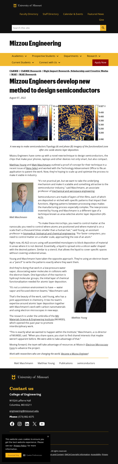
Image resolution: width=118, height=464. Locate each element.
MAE (14, 74)
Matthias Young (17, 164)
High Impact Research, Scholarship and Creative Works (75, 71)
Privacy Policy (20, 445)
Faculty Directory (29, 14)
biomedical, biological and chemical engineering (49, 233)
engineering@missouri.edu (24, 411)
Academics (19, 56)
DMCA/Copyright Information (77, 454)
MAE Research (27, 74)
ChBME (13, 71)
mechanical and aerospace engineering (73, 191)
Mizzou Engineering (35, 43)
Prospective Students (45, 56)
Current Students (23, 62)
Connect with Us (50, 62)
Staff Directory (51, 14)
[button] (33, 455)
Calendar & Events (73, 14)
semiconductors (86, 363)
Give (101, 19)
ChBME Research (31, 71)
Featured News (96, 14)
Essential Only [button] (13, 455)
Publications (66, 363)
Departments (73, 56)
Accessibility (96, 454)
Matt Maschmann (41, 164)
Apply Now (100, 62)
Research (94, 56)
